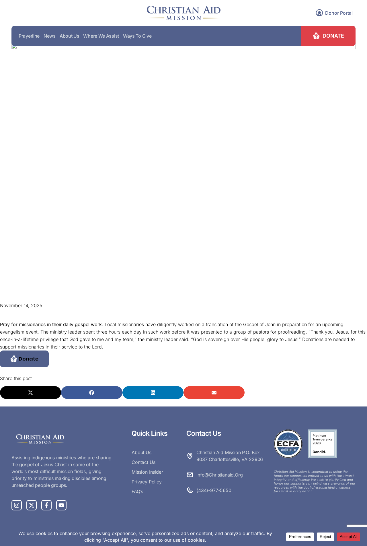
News (50, 36)
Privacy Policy (147, 482)
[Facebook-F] (46, 505)
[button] (24, 359)
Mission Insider (147, 472)
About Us (69, 36)
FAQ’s (137, 491)
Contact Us (143, 462)
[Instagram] (16, 505)
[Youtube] (61, 505)
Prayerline (29, 36)
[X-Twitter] (31, 505)
